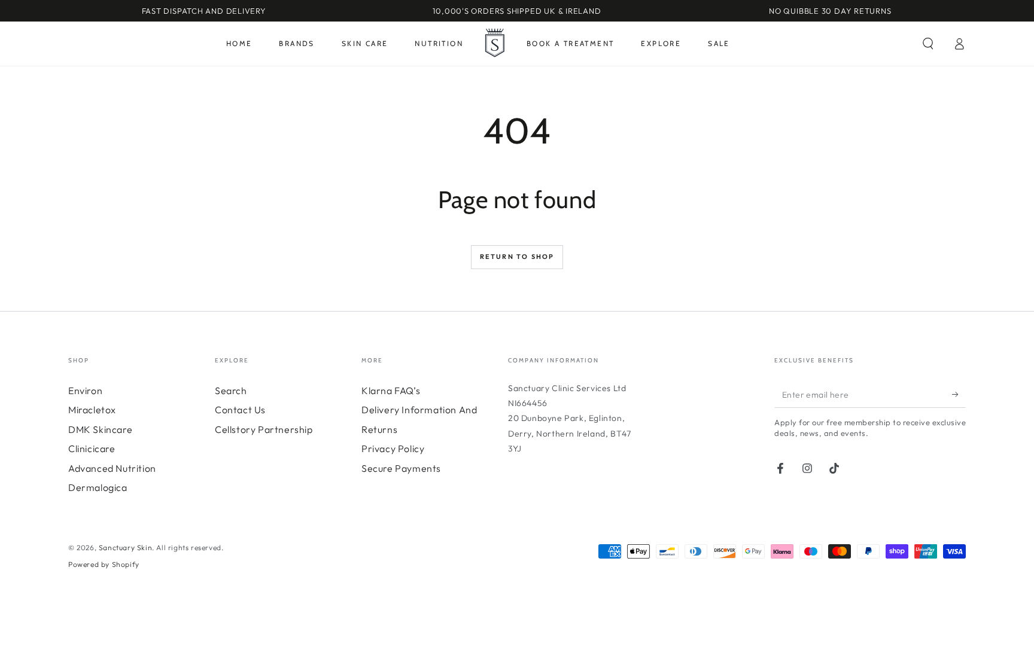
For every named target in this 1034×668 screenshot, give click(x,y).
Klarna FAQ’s (390, 390)
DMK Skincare (100, 429)
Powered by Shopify (103, 564)
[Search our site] (928, 43)
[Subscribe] (959, 394)
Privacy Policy (392, 449)
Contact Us (240, 410)
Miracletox (92, 410)
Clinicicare (91, 449)
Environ (85, 390)
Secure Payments (401, 468)
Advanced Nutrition (112, 468)
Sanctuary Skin (125, 547)
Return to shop (517, 256)
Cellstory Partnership (264, 429)
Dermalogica (97, 487)
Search (231, 390)
